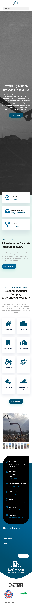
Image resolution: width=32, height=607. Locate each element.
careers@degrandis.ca (15, 486)
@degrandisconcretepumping (17, 502)
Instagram (13, 499)
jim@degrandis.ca (14, 478)
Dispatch (14, 196)
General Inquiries (17, 210)
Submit (23, 555)
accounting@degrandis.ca (16, 494)
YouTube (12, 515)
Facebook (12, 507)
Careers (14, 223)
